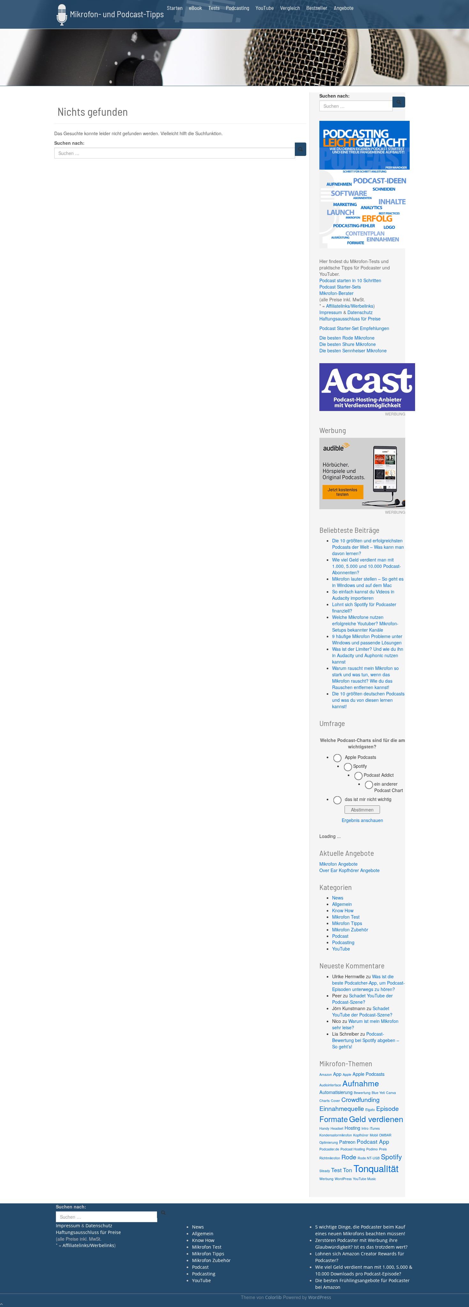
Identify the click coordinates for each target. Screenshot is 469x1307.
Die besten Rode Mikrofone (347, 337)
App (337, 1073)
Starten (174, 7)
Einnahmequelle (341, 1108)
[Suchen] (300, 149)
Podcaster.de (329, 1149)
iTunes (375, 1128)
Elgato (370, 1109)
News (337, 897)
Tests (214, 7)
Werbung (326, 1178)
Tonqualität (376, 1168)
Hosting (352, 1127)
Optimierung (328, 1142)
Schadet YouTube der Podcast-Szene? (362, 998)
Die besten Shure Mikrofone (347, 344)
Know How (343, 910)
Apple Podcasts (360, 757)
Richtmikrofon (329, 1158)
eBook (195, 7)
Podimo (372, 1149)
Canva (391, 1092)
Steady (324, 1170)
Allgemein (342, 904)
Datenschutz (360, 312)
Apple (347, 1074)
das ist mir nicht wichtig (368, 799)
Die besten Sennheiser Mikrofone (353, 350)
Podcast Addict (379, 775)
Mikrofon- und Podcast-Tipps (117, 14)
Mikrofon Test (346, 917)
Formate (333, 1118)
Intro (364, 1128)
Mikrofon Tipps (347, 923)
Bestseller (316, 7)
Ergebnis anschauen (362, 820)
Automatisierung (336, 1092)
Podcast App (373, 1141)
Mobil (374, 1135)
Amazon (325, 1074)
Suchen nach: (69, 143)
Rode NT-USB (369, 1158)
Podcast (340, 936)
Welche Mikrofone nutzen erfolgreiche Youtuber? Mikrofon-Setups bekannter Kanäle (365, 623)
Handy (324, 1128)
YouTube (265, 7)
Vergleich (290, 7)
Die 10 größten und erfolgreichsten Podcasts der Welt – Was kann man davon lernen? (368, 546)
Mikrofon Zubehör (350, 929)
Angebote (344, 7)
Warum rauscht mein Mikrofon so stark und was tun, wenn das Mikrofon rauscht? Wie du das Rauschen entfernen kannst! (365, 677)
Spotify (360, 766)
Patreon (347, 1141)
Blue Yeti (378, 1092)
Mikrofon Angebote (338, 864)
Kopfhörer (360, 1135)
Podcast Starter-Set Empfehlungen (354, 328)
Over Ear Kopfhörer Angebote (349, 870)
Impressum (330, 312)
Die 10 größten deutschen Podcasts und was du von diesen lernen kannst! (368, 699)
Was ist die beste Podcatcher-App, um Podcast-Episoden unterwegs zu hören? (368, 982)
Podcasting (237, 7)
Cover (335, 1100)
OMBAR (385, 1135)
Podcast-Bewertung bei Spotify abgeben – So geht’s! (365, 1040)
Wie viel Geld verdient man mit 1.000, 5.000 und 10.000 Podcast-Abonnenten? (366, 566)
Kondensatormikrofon (335, 1135)
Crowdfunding (360, 1099)
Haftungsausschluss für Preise (350, 318)
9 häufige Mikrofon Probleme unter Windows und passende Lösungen (367, 639)
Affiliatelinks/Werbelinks (349, 306)
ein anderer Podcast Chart (388, 787)
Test (336, 1170)
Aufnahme (360, 1083)
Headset (337, 1128)
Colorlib (273, 1297)
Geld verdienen (376, 1118)
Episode (387, 1108)
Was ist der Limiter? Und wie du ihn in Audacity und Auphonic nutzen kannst (367, 655)
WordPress (343, 1178)
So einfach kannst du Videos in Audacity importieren (363, 594)
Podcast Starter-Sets (340, 286)
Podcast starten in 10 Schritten (350, 280)
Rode (348, 1156)
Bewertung (362, 1092)
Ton (347, 1170)
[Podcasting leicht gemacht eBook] (364, 184)
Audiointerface (330, 1085)
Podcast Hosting (352, 1149)
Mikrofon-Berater (336, 293)
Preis (383, 1149)
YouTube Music (364, 1178)
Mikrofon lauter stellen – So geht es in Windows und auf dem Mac (368, 582)
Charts (324, 1100)
